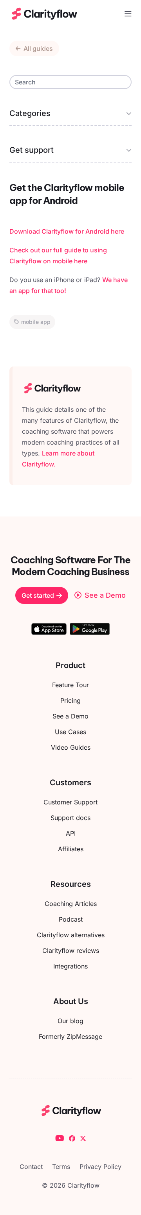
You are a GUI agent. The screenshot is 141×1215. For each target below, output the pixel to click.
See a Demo (70, 716)
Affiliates (70, 849)
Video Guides (70, 747)
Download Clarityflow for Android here (66, 231)
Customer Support (70, 802)
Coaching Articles (71, 904)
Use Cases (70, 732)
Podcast (71, 919)
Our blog (70, 1021)
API (71, 833)
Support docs (70, 818)
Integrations (70, 966)
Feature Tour (70, 685)
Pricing (70, 700)
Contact (31, 1166)
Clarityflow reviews (70, 950)
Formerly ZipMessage (70, 1036)
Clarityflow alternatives (71, 935)
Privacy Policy (100, 1166)
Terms (61, 1166)
